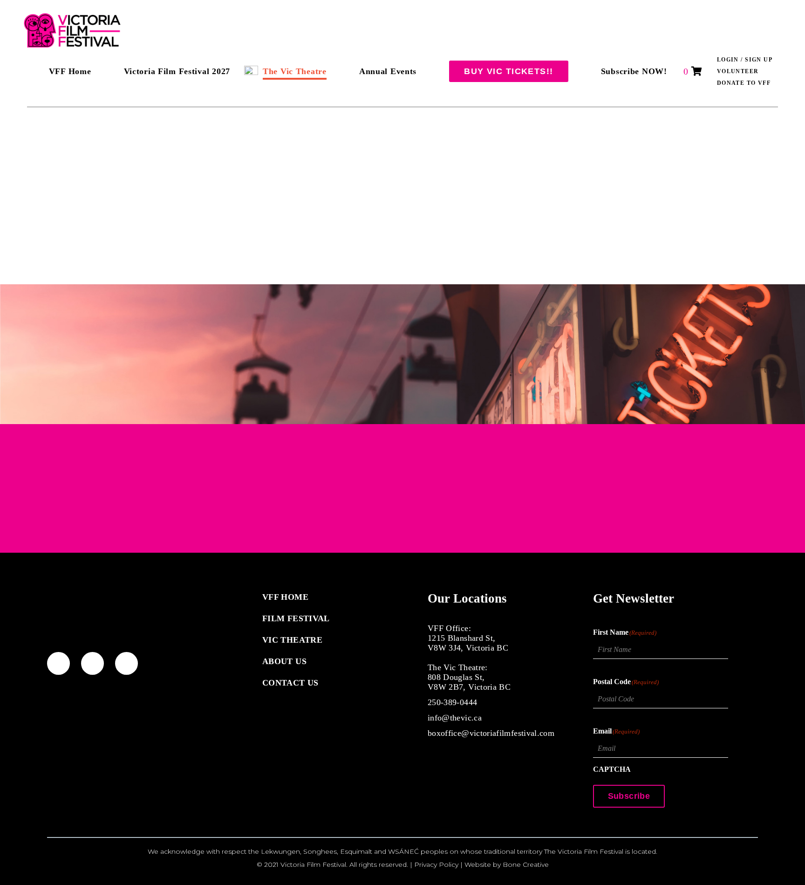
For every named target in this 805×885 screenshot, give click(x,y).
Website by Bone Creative (506, 864)
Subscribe (629, 796)
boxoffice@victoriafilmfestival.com (491, 733)
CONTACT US (290, 682)
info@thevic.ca (455, 717)
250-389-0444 (452, 702)
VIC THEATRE (292, 640)
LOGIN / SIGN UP (745, 59)
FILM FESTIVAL (296, 618)
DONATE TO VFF (744, 83)
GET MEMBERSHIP (402, 552)
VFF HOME (285, 597)
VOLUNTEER (738, 71)
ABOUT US (284, 661)
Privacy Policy (436, 864)
